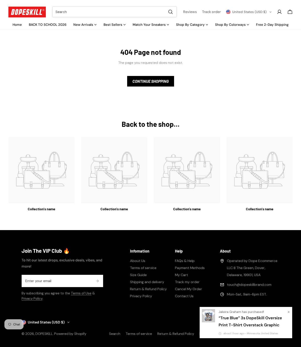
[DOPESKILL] (27, 12)
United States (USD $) (249, 12)
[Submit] (97, 281)
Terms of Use (81, 293)
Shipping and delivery (147, 282)
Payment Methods (190, 268)
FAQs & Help (185, 260)
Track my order (187, 282)
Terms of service (143, 268)
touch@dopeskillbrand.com (249, 284)
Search (114, 333)
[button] (290, 12)
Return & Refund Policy (148, 289)
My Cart (181, 275)
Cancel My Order (188, 289)
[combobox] (114, 12)
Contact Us (184, 296)
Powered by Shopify (70, 333)
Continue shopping (150, 81)
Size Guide (138, 275)
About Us (137, 260)
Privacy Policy (32, 298)
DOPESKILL (44, 333)
